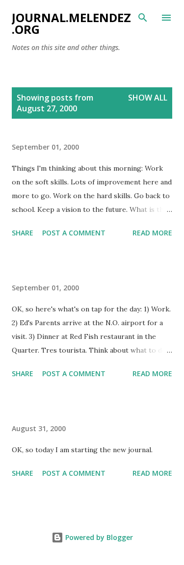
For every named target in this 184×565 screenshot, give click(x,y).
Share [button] (22, 232)
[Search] (143, 18)
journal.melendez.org (71, 23)
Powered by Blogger (98, 537)
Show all (147, 97)
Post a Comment (73, 232)
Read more (152, 232)
